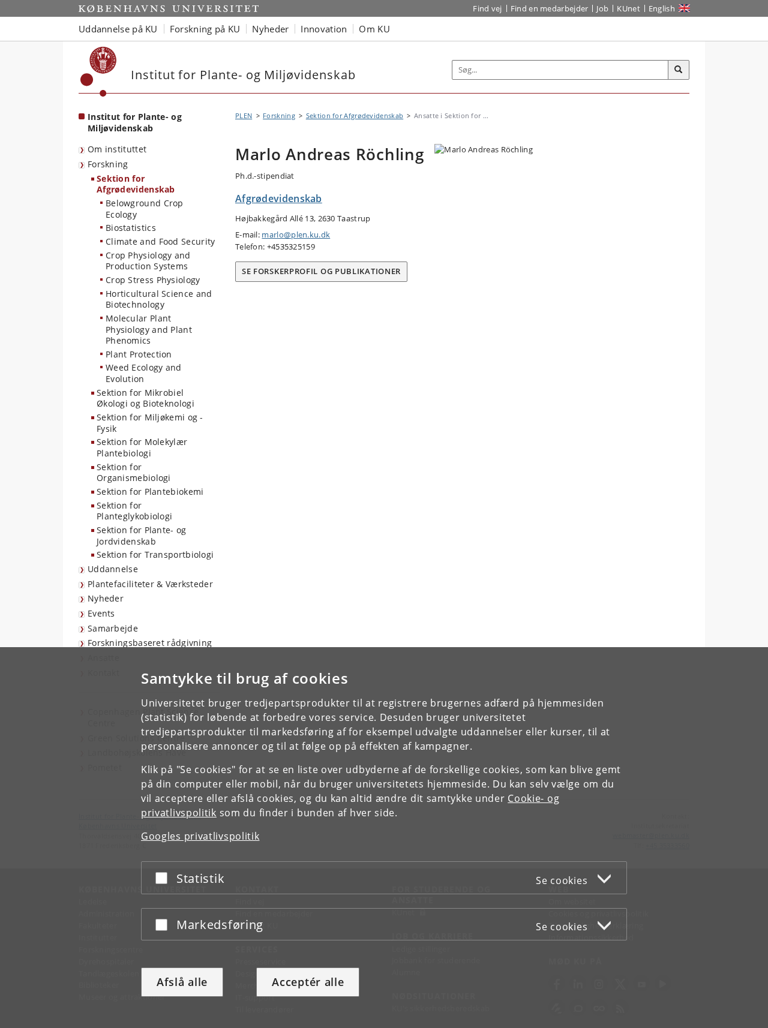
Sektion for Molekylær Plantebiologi (142, 447)
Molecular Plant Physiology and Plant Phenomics (149, 329)
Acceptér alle (308, 982)
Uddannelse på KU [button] (118, 29)
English (662, 8)
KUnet (628, 8)
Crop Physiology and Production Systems (148, 261)
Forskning (108, 164)
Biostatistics (131, 227)
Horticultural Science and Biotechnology (159, 299)
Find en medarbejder (550, 8)
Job (602, 8)
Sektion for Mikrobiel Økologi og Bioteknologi (145, 398)
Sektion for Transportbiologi (155, 554)
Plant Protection (139, 354)
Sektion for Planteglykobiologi (134, 511)
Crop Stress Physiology (153, 279)
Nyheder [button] (270, 29)
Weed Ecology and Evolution (144, 373)
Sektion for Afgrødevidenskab (136, 184)
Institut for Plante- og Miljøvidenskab (135, 122)
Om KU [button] (374, 29)
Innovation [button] (324, 29)
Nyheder (106, 598)
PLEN (243, 115)
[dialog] (384, 837)
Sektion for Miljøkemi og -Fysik (150, 422)
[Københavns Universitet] (98, 72)
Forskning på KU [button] (205, 29)
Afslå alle (182, 982)
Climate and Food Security (160, 241)
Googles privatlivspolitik (200, 836)
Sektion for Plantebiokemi (150, 491)
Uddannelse (113, 569)
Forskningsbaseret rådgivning (150, 642)
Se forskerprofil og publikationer (321, 271)
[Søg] (678, 70)
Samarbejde (113, 628)
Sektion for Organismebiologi (134, 472)
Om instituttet (117, 149)
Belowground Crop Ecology (145, 208)
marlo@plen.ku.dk (296, 234)
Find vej (487, 8)
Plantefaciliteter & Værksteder (150, 584)
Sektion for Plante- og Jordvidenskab (142, 535)
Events (101, 613)
